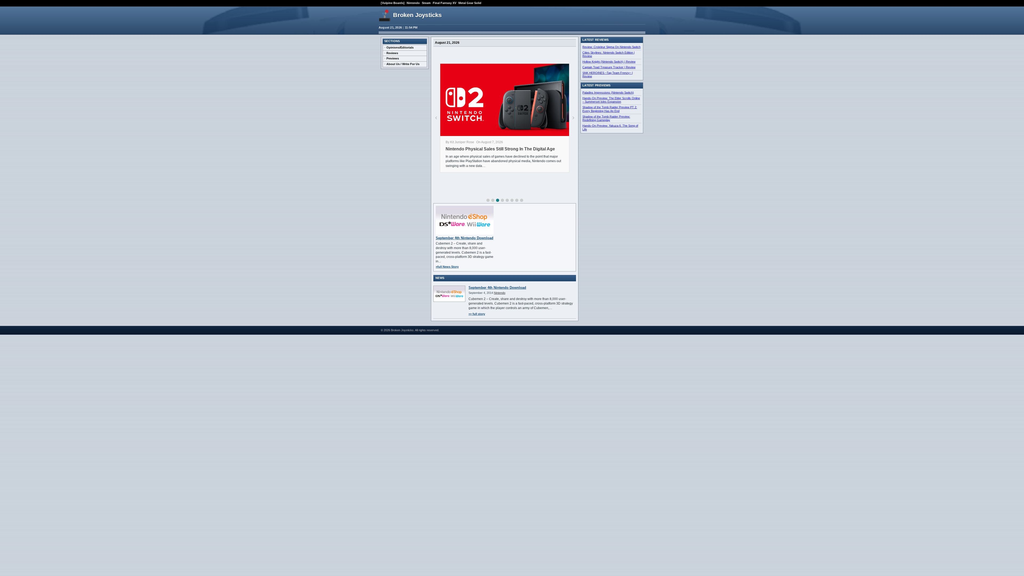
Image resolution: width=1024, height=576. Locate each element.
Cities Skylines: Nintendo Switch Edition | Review (608, 54)
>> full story (477, 313)
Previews (392, 58)
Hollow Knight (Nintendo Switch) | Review (608, 61)
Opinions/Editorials (400, 47)
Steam (426, 3)
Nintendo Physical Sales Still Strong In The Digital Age (500, 149)
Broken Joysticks (417, 15)
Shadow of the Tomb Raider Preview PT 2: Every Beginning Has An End (609, 109)
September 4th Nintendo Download (464, 238)
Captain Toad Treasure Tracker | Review (608, 67)
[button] (488, 200)
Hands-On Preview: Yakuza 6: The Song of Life (610, 127)
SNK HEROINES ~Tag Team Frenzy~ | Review (607, 74)
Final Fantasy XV (444, 3)
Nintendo (413, 3)
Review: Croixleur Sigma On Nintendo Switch (611, 47)
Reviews (392, 53)
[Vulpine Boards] (393, 3)
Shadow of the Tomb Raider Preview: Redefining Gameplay (606, 118)
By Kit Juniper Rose (460, 142)
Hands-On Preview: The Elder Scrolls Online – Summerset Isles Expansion (611, 100)
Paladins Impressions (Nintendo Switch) (608, 92)
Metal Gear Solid (469, 3)
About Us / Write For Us (402, 64)
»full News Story (447, 266)
